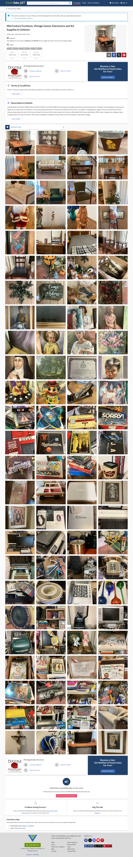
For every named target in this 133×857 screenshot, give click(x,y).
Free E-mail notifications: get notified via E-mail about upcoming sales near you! (66, 837)
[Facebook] (86, 840)
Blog (52, 849)
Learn (53, 844)
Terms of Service (72, 842)
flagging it (97, 813)
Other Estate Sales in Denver (23, 18)
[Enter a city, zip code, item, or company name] (70, 3)
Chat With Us (34, 845)
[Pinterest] (102, 840)
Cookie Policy (71, 851)
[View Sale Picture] (20, 142)
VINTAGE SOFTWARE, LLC (37, 848)
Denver (20, 828)
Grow (58, 847)
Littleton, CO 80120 (27, 826)
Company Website (35, 71)
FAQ (52, 842)
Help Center (71, 849)
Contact (53, 851)
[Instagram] (94, 840)
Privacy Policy (71, 844)
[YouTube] (98, 840)
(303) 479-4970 (65, 71)
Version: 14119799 (32, 855)
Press (69, 847)
